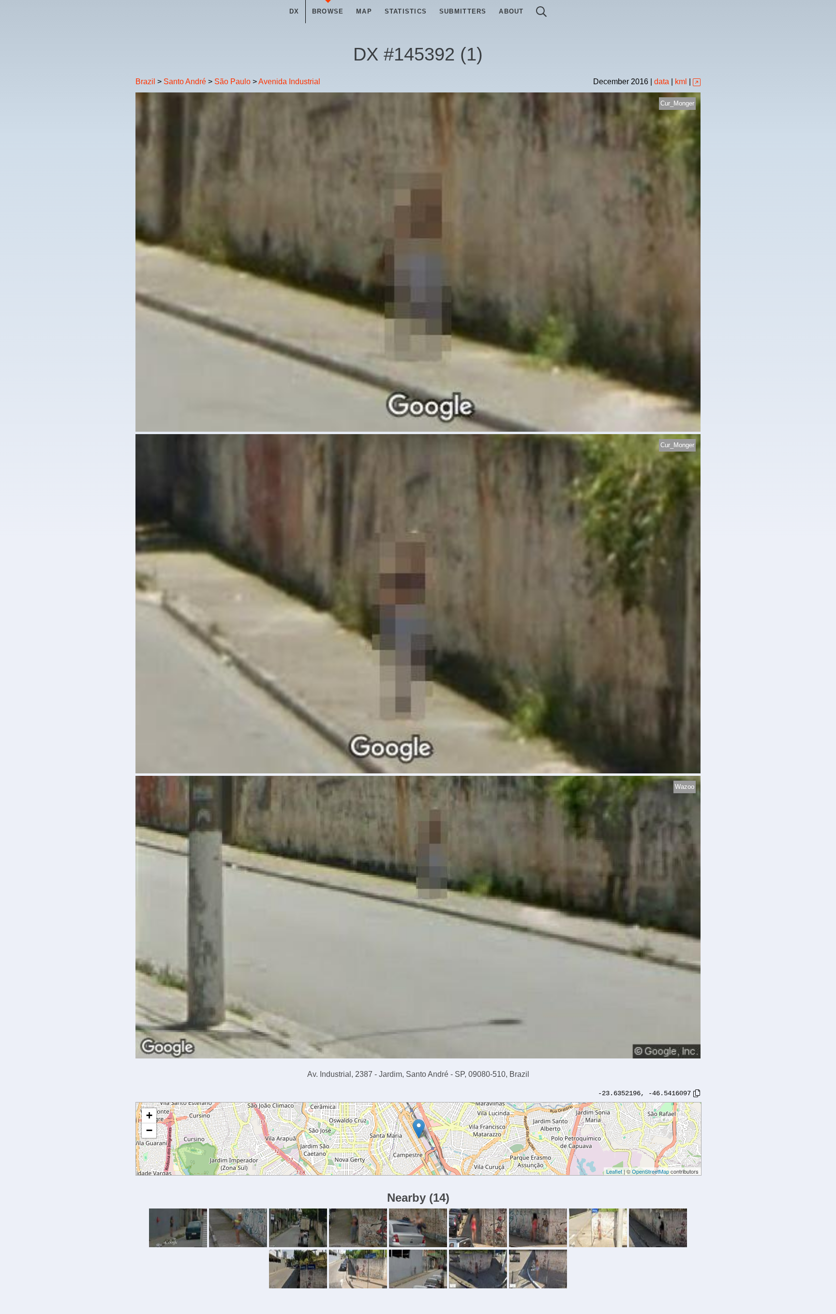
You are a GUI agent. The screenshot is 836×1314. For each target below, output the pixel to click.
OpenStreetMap (650, 1171)
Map (364, 11)
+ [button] (149, 1115)
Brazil (145, 81)
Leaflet (614, 1171)
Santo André (185, 81)
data (661, 81)
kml (681, 81)
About (511, 11)
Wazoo (684, 786)
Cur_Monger (677, 103)
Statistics (406, 11)
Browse (328, 11)
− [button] (149, 1130)
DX (294, 11)
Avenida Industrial (289, 81)
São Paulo (232, 81)
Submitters (463, 11)
